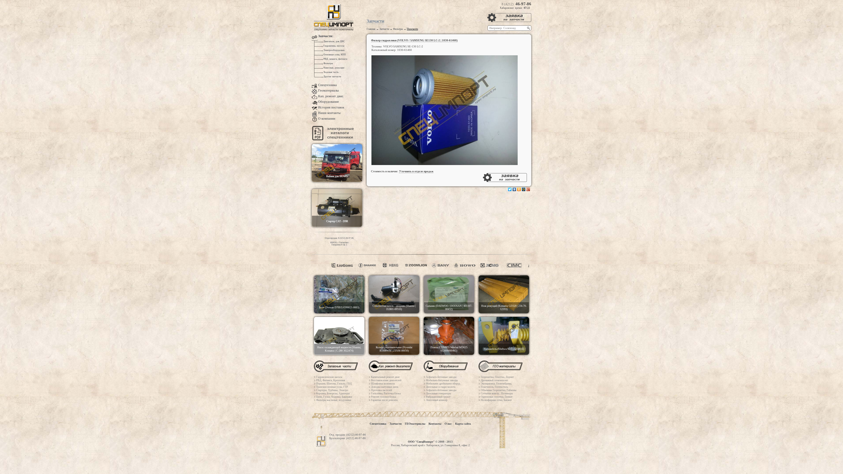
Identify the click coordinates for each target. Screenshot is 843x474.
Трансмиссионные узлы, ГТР (332, 386)
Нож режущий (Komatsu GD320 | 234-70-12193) (504, 307)
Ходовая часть (331, 72)
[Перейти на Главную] (334, 29)
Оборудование (328, 101)
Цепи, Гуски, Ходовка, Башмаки (334, 396)
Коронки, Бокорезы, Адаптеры (333, 393)
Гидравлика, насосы (333, 46)
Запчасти (384, 29)
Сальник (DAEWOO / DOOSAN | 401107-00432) (449, 307)
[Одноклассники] (519, 189)
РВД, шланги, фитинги (335, 59)
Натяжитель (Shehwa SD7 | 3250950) (504, 348)
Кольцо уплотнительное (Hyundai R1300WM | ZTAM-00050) (394, 349)
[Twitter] (510, 189)
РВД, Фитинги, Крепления (330, 380)
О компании (326, 118)
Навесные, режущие (333, 67)
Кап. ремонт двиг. (331, 96)
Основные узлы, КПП (334, 54)
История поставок (331, 107)
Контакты (435, 423)
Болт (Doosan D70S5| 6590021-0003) (339, 307)
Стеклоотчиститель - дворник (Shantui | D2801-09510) (394, 307)
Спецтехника (327, 85)
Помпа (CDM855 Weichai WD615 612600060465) (449, 349)
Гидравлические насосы (329, 377)
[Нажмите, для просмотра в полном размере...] (444, 164)
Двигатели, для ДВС (334, 41)
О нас (448, 423)
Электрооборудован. (334, 50)
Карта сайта (463, 423)
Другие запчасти (332, 76)
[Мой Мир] (523, 189)
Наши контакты (329, 113)
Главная (371, 29)
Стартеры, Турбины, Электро (332, 390)
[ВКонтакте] (514, 189)
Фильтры (398, 29)
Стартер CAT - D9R (337, 221)
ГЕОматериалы (415, 423)
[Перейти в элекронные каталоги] (334, 139)
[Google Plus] (528, 189)
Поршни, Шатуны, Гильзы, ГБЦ (334, 383)
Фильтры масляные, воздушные (333, 400)
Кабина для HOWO (337, 176)
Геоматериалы (328, 90)
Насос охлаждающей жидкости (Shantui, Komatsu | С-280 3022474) (339, 349)
